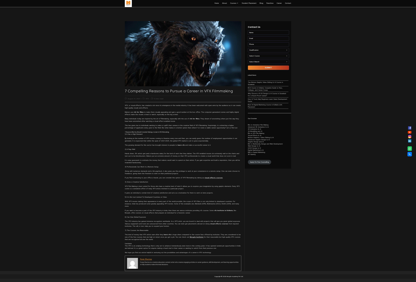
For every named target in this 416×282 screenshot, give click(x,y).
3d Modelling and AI (255, 131)
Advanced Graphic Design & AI (259, 140)
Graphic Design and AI (256, 142)
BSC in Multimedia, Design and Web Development (265, 144)
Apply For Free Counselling (259, 162)
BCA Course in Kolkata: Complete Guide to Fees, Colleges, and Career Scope (265, 89)
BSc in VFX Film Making (256, 133)
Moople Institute (197, 237)
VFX (147, 98)
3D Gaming (252, 154)
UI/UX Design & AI (254, 148)
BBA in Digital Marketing (256, 152)
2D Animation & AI (254, 129)
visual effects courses (214, 178)
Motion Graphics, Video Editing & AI (261, 138)
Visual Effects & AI (254, 135)
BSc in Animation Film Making (258, 125)
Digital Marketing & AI (256, 150)
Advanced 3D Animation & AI (258, 127)
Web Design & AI (254, 146)
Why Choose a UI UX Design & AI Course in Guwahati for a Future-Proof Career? (267, 95)
